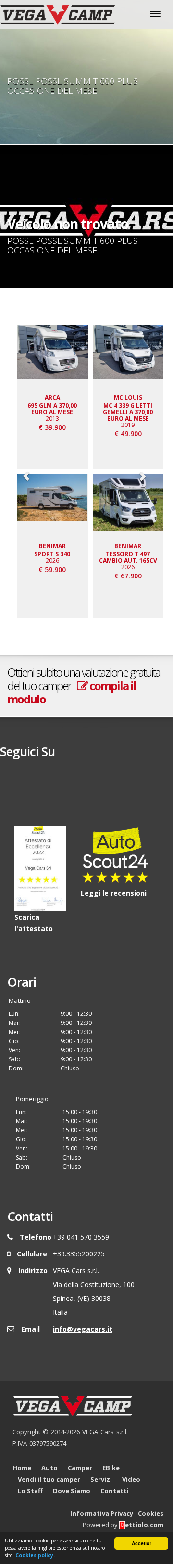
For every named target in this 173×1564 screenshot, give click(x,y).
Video (131, 1479)
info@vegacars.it (82, 1329)
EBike (111, 1467)
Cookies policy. (35, 1555)
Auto (49, 1467)
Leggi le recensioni (114, 892)
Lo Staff (30, 1490)
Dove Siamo (71, 1490)
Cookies (150, 1513)
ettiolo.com (144, 1524)
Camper (80, 1467)
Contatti (114, 1490)
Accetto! (141, 1543)
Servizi (101, 1479)
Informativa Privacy (101, 1513)
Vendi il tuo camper (49, 1479)
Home (21, 1467)
